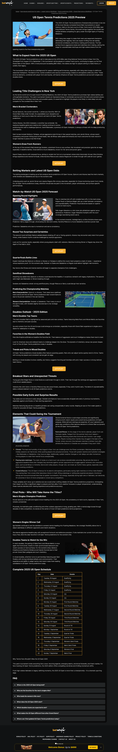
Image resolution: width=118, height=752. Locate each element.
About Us (72, 739)
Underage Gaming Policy (65, 736)
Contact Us (63, 739)
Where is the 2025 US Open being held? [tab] (31, 685)
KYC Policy (40, 736)
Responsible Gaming (50, 739)
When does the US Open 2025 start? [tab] (29, 702)
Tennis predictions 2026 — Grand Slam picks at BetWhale (75, 11)
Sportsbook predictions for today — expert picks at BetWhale (38, 11)
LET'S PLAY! (59, 84)
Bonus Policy (21, 736)
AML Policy (31, 736)
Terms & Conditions (94, 736)
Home (26, 3)
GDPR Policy (50, 736)
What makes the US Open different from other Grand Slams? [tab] (38, 713)
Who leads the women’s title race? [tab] (29, 696)
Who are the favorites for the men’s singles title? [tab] (34, 690)
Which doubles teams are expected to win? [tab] (32, 707)
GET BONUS (93, 747)
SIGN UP (111, 3)
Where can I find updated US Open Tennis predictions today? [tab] (38, 719)
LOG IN (101, 3)
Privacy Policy (80, 736)
